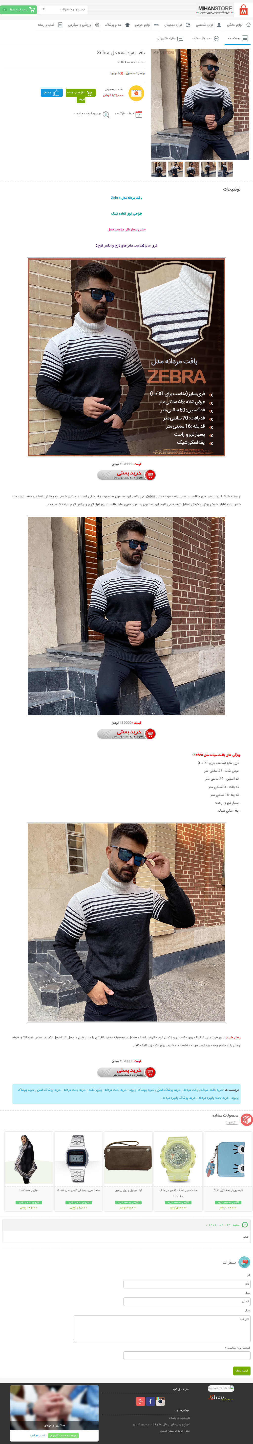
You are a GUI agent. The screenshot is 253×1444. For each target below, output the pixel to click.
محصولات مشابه (201, 38)
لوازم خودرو (142, 25)
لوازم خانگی (234, 25)
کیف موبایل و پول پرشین (128, 1190)
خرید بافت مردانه (211, 1090)
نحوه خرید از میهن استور (175, 1431)
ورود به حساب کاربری (63, 1435)
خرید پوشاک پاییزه (141, 1090)
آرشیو (232, 1122)
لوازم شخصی (204, 25)
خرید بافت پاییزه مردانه (213, 1098)
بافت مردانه (190, 1090)
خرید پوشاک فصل (168, 1090)
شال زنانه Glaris (29, 1190)
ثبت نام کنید (37, 1435)
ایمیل (248, 1292)
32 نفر (47, 92)
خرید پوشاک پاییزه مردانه (178, 1098)
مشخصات (233, 38)
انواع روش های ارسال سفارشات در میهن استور (161, 1424)
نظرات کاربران (166, 38)
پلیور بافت (94, 1090)
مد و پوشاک (113, 25)
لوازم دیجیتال (173, 25)
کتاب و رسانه (46, 25)
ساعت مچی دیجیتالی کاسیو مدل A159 (78, 1190)
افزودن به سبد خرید (75, 96)
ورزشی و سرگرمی (79, 25)
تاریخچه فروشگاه (179, 1418)
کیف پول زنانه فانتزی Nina (228, 1190)
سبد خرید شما (18, 9)
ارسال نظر (242, 1370)
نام (249, 1274)
